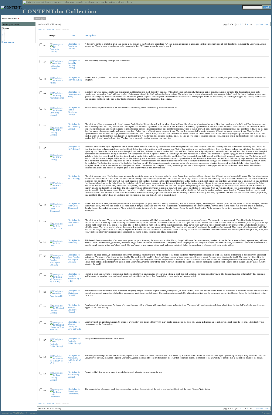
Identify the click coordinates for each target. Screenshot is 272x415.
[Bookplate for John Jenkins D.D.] (74, 222)
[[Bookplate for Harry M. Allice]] (57, 83)
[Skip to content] (33, 2)
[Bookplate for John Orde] (74, 241)
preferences (91, 2)
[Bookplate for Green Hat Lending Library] (74, 64)
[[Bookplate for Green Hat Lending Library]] (57, 68)
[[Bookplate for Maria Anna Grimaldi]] (57, 296)
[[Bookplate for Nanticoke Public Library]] (57, 346)
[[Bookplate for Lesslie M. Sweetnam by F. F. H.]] (57, 281)
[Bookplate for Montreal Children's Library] (74, 308)
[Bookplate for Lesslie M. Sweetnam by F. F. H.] (75, 277)
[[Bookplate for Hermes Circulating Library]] (57, 115)
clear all (50, 29)
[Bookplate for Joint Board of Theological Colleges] (74, 258)
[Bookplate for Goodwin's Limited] (74, 46)
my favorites (108, 2)
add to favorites (62, 29)
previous (259, 24)
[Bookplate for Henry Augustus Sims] (74, 94)
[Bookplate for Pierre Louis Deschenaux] (74, 391)
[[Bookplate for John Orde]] (57, 245)
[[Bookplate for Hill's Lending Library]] (57, 135)
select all (41, 29)
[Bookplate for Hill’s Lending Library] (74, 126)
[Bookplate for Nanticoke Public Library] (74, 340)
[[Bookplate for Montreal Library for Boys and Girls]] (57, 329)
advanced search (74, 2)
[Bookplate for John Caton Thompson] (74, 205)
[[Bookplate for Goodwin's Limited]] (57, 51)
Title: (72, 35)
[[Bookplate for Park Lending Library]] (57, 380)
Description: (90, 35)
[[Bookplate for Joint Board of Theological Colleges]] (57, 265)
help (129, 2)
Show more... (8, 42)
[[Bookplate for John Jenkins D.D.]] (57, 228)
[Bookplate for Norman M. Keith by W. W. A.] (74, 359)
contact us (33, 413)
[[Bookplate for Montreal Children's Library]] (57, 313)
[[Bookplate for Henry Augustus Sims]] (57, 98)
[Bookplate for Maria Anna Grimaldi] (74, 292)
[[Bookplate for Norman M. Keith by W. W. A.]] (57, 363)
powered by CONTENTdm (14, 413)
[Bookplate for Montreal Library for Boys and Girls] (74, 325)
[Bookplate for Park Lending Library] (74, 374)
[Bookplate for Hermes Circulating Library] (74, 111)
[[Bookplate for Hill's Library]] (57, 159)
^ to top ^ (266, 413)
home (48, 2)
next (267, 24)
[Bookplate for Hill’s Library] (74, 147)
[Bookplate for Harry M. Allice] (75, 78)
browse (58, 2)
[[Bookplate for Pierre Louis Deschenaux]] (57, 396)
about (121, 2)
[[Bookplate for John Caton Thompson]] (57, 211)
